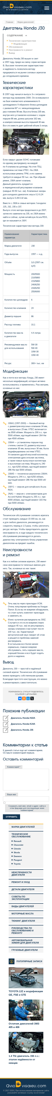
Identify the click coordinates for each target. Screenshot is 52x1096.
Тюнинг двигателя (23, 921)
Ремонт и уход (21, 882)
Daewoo (18, 856)
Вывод (12, 53)
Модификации (20, 44)
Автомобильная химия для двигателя (25, 941)
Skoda (17, 852)
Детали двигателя (23, 889)
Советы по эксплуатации (20, 897)
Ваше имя (11, 794)
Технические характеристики (22, 41)
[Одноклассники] (24, 698)
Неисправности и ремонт (20, 50)
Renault (17, 841)
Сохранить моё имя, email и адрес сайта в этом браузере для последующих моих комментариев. (27, 808)
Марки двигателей (23, 827)
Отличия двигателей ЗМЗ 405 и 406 (24, 1025)
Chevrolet (18, 845)
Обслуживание (16, 47)
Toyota (17, 864)
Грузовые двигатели (25, 950)
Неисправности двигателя (22, 873)
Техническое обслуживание (21, 835)
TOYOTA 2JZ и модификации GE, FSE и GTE (26, 993)
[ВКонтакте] (20, 698)
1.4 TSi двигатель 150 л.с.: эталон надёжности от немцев (24, 1059)
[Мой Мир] (28, 698)
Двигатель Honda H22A (23, 718)
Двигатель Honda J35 (22, 730)
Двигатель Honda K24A (23, 724)
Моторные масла (23, 913)
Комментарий (13, 767)
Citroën (17, 849)
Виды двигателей (23, 906)
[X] (32, 698)
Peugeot (18, 860)
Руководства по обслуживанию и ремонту (23, 930)
